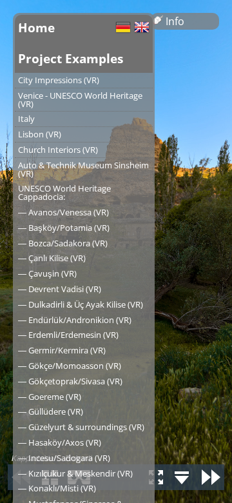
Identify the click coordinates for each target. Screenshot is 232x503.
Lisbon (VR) (39, 134)
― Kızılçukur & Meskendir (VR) (75, 473)
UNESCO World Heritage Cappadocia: (64, 192)
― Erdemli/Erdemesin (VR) (68, 334)
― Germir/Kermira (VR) (62, 350)
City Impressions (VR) (58, 80)
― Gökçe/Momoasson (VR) (69, 365)
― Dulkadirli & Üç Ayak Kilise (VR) (80, 304)
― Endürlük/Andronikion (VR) (74, 320)
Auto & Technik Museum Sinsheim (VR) (83, 169)
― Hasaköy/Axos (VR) (59, 442)
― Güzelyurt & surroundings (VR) (81, 427)
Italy (26, 118)
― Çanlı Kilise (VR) (52, 258)
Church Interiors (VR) (58, 149)
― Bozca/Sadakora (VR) (63, 243)
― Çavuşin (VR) (47, 273)
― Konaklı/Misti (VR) (57, 488)
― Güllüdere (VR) (50, 411)
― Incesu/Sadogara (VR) (64, 458)
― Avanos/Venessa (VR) (63, 212)
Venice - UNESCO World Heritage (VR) (80, 100)
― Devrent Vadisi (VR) (59, 289)
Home (36, 27)
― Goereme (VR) (49, 396)
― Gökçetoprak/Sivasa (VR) (70, 381)
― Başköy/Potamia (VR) (64, 227)
